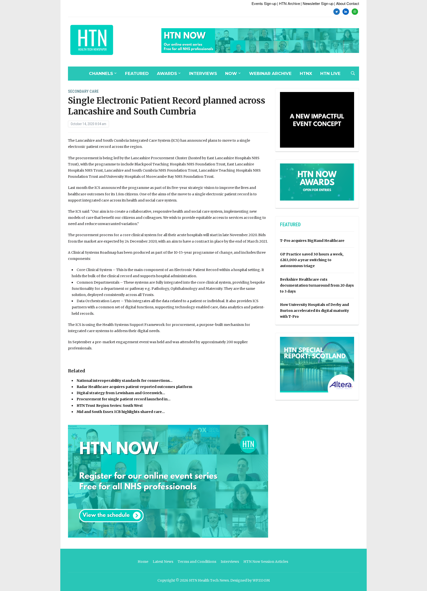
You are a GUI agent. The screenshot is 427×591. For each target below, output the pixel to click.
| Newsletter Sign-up (317, 3)
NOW (231, 73)
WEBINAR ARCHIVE (270, 73)
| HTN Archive (288, 3)
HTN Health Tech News (209, 580)
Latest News (163, 561)
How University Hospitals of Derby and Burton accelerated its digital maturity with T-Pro (314, 310)
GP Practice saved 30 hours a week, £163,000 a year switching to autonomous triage (311, 260)
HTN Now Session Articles (265, 561)
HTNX (306, 73)
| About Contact (346, 3)
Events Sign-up (264, 3)
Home (143, 561)
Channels (101, 73)
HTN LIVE (330, 73)
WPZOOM (261, 580)
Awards (167, 73)
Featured (137, 73)
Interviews (203, 73)
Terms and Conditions (197, 561)
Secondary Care (83, 91)
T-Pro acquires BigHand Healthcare (312, 240)
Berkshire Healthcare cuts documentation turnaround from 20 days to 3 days (317, 285)
